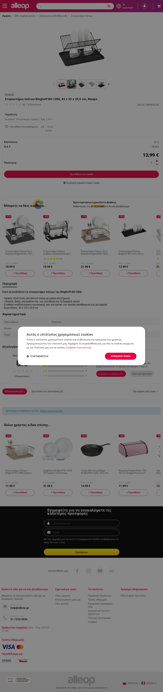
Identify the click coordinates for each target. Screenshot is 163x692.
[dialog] (81, 346)
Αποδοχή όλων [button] (120, 356)
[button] (37, 356)
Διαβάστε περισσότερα (78, 347)
